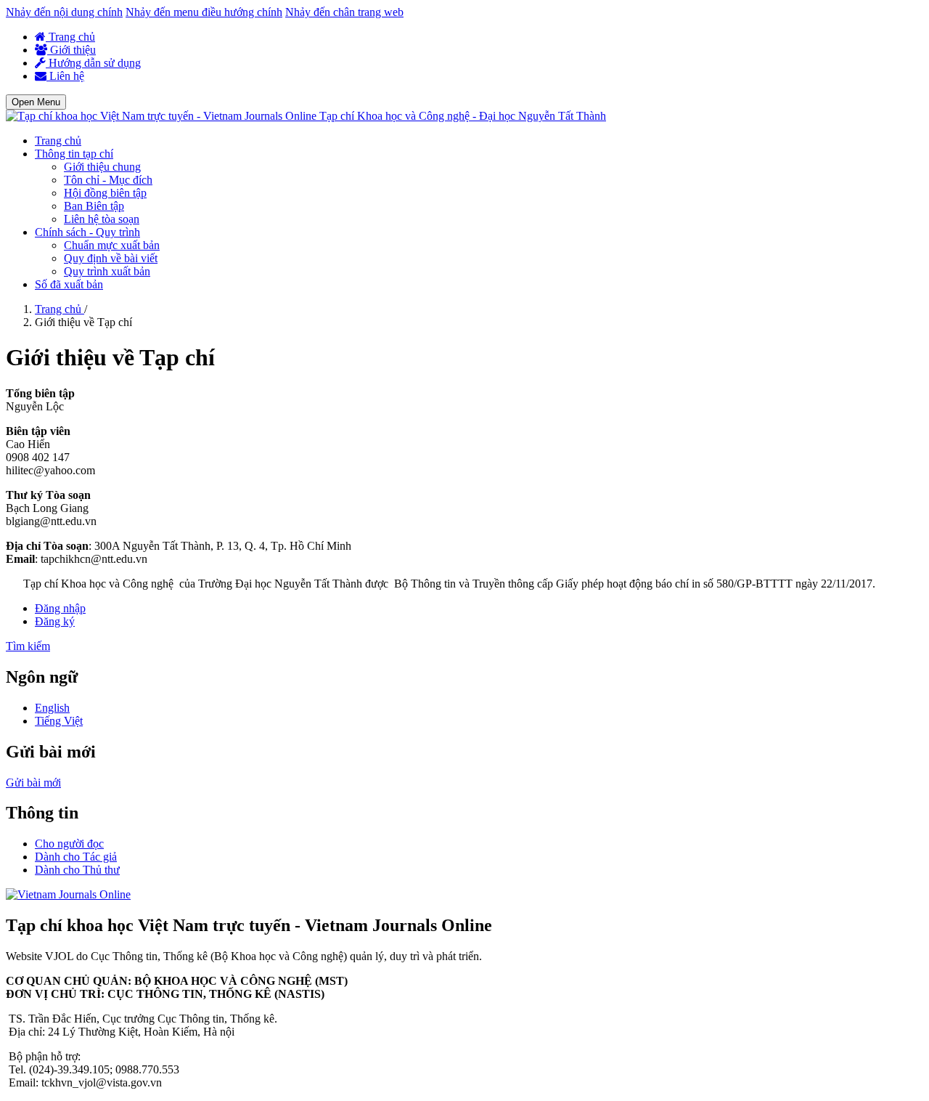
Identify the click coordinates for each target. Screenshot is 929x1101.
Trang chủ (70, 37)
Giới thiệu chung (102, 167)
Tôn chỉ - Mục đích (108, 180)
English (52, 708)
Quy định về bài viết (110, 258)
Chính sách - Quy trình (87, 232)
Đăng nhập (60, 608)
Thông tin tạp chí (74, 153)
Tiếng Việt (59, 721)
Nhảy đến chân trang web (344, 12)
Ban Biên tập (94, 206)
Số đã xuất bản (69, 284)
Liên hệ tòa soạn (101, 219)
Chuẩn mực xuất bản (112, 245)
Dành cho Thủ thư (77, 870)
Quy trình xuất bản (107, 271)
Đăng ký (55, 621)
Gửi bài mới (33, 782)
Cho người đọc (69, 843)
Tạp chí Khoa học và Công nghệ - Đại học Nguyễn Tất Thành (462, 116)
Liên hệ (65, 76)
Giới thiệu (71, 50)
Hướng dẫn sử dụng (93, 63)
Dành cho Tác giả (76, 856)
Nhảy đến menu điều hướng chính (204, 12)
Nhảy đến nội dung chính (64, 12)
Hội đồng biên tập (105, 193)
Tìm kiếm (28, 646)
